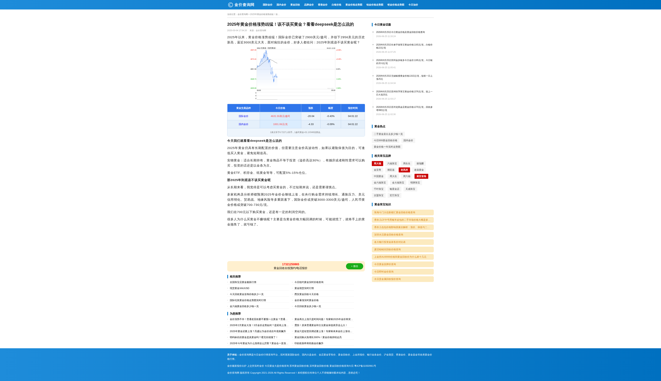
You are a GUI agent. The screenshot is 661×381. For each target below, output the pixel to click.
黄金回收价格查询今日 (341, 365)
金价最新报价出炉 (236, 365)
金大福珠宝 (398, 182)
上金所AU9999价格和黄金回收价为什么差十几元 (400, 256)
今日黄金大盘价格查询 (277, 365)
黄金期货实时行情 (304, 288)
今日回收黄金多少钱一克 (308, 306)
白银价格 (336, 4)
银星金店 (394, 189)
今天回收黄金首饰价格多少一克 (247, 294)
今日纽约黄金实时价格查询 (309, 282)
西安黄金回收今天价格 (307, 294)
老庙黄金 (419, 169)
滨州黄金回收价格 (319, 365)
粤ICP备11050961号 (365, 365)
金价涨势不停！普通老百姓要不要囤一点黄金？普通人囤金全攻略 (259, 319)
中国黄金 (379, 176)
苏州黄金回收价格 (299, 365)
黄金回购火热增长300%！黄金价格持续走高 (318, 337)
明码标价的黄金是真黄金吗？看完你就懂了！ (254, 337)
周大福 (377, 163)
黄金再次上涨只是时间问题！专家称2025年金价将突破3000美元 (324, 319)
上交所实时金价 (255, 365)
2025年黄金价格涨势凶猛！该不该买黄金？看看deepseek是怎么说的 (265, 14)
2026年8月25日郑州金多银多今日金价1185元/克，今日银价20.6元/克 (404, 62)
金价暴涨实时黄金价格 (307, 300)
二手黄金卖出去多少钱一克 (388, 134)
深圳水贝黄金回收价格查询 (388, 234)
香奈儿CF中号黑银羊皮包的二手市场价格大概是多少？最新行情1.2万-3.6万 (404, 219)
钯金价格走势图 (395, 4)
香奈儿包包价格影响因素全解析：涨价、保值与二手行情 (404, 227)
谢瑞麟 (420, 163)
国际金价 (267, 4)
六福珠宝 (392, 163)
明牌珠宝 (415, 182)
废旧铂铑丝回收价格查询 (387, 249)
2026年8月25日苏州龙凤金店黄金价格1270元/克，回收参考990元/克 (404, 108)
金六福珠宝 (380, 182)
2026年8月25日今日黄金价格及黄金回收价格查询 (400, 32)
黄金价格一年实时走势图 (387, 146)
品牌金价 (309, 4)
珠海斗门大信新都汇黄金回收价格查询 (394, 212)
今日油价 (413, 4)
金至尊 (377, 169)
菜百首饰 (421, 176)
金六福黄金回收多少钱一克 (244, 306)
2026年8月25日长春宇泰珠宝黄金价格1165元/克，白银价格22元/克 (404, 46)
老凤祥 (404, 169)
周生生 (406, 163)
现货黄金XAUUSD (239, 288)
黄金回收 (295, 4)
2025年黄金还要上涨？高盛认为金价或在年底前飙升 (258, 331)
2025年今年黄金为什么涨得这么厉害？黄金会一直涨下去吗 (259, 344)
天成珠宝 (410, 189)
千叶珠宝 (379, 189)
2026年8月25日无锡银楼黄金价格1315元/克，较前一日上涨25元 (404, 77)
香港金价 (323, 4)
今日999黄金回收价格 (385, 140)
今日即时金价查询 (384, 271)
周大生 (393, 176)
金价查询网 (243, 14)
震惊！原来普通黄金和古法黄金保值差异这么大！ (321, 325)
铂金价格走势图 (374, 4)
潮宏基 (391, 169)
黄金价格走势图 (353, 4)
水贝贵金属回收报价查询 (387, 279)
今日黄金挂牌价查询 (385, 264)
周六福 (406, 176)
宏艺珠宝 (394, 195)
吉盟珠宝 (379, 195)
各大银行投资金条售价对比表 (390, 242)
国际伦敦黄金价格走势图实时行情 (248, 300)
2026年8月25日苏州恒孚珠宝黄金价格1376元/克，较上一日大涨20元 (404, 93)
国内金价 (281, 4)
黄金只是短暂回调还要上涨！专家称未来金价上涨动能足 (323, 331)
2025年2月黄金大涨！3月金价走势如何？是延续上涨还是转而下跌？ (259, 325)
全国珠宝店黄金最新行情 (243, 282)
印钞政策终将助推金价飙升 (309, 343)
